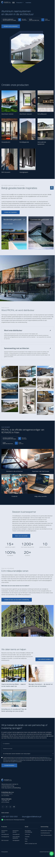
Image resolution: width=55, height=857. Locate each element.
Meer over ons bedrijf (21, 536)
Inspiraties (28, 2)
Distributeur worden (46, 830)
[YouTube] (14, 806)
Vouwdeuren (16, 834)
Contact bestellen (9, 765)
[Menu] (13, 2)
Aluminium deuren (16, 831)
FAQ (26, 841)
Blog (26, 839)
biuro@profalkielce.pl (31, 816)
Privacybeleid (4, 851)
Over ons (27, 834)
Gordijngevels (5, 836)
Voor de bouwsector (46, 835)
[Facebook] (2, 806)
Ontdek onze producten (11, 26)
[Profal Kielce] (6, 2)
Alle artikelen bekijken (44, 659)
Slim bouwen (5, 840)
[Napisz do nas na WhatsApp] (52, 854)
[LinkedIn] (10, 806)
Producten (19, 2)
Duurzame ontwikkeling (28, 831)
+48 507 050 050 (9, 816)
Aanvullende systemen (16, 837)
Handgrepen (16, 840)
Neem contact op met (31, 843)
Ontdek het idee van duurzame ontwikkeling (16, 599)
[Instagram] (6, 806)
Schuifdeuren (5, 834)
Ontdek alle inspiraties (10, 212)
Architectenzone (45, 833)
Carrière (27, 836)
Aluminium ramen (4, 831)
